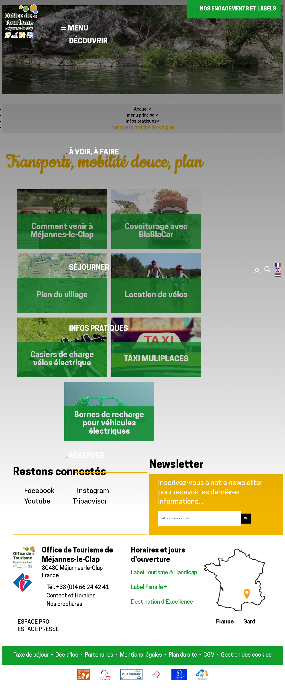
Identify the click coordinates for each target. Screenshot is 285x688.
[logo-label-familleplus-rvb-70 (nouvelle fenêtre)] (202, 679)
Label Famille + (150, 587)
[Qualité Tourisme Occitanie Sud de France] (157, 679)
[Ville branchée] (131, 679)
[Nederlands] (278, 276)
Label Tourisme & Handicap (164, 573)
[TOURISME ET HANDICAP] (179, 679)
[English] (278, 271)
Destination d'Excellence (162, 602)
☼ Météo (257, 270)
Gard (249, 622)
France (225, 622)
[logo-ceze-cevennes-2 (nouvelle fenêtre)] (83, 679)
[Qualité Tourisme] (105, 679)
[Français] (278, 265)
